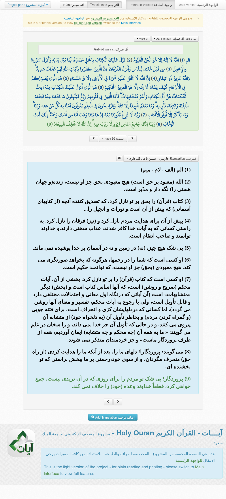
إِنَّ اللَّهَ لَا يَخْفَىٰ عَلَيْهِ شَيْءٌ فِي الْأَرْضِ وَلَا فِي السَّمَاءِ (110, 78)
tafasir (74, 4)
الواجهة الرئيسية (74, 18)
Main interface (131, 22)
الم (188, 60)
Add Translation (114, 417)
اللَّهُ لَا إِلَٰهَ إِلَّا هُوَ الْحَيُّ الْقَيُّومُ (156, 60)
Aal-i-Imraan (176, 39)
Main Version (198, 4)
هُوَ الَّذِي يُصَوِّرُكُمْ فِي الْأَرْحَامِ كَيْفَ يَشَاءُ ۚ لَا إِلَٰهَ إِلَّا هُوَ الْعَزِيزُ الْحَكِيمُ (109, 82)
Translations (104, 4)
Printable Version (151, 4)
